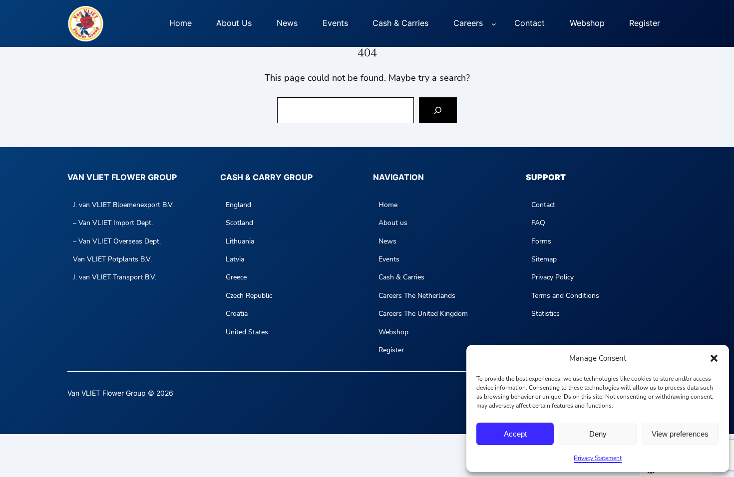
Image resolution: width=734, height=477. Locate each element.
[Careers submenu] (493, 23)
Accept (515, 434)
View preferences (680, 434)
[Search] (438, 110)
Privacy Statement (598, 458)
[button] (714, 358)
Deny (598, 434)
